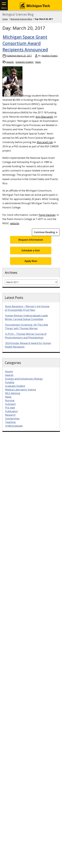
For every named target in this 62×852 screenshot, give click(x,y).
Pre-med (10, 407)
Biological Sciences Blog (17, 14)
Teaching (10, 422)
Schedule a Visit (31, 250)
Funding (9, 382)
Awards (10, 61)
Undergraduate (14, 425)
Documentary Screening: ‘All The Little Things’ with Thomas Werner (26, 326)
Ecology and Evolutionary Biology (24, 378)
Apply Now (31, 261)
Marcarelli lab (45, 142)
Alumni (9, 371)
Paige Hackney (47, 215)
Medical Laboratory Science (20, 389)
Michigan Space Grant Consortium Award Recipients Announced (25, 43)
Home (5, 19)
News (38, 61)
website (14, 223)
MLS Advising (12, 393)
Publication (11, 411)
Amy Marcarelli (44, 116)
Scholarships (12, 418)
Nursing (9, 400)
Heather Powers (50, 55)
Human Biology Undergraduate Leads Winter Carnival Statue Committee (26, 317)
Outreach (10, 404)
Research (10, 415)
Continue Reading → (46, 232)
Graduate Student (24, 61)
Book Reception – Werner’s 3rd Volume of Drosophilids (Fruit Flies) (27, 308)
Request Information (31, 239)
